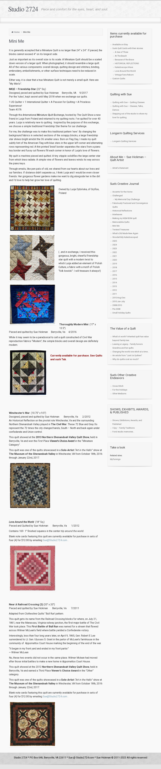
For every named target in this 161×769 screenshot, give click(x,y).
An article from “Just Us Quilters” (127, 355)
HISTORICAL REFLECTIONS (127, 63)
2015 (114, 279)
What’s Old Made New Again (125, 233)
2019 (114, 263)
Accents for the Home (122, 192)
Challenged (117, 195)
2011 (114, 294)
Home (16, 32)
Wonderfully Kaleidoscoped (125, 237)
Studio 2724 (23, 8)
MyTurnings (115, 459)
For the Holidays (119, 390)
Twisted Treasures (120, 229)
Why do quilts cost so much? (125, 359)
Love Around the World (125, 71)
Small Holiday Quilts (121, 313)
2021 (114, 256)
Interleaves (117, 214)
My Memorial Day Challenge (127, 199)
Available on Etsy (120, 44)
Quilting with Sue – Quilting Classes (128, 102)
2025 (114, 241)
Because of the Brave (124, 59)
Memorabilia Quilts (120, 222)
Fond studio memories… (123, 431)
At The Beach (121, 56)
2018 (114, 267)
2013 (114, 286)
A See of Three (121, 52)
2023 (114, 248)
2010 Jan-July (118, 301)
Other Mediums (119, 393)
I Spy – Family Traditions (123, 428)
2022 (114, 252)
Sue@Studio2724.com (55, 540)
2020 (114, 260)
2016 (114, 275)
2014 (114, 282)
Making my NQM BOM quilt (124, 218)
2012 (114, 290)
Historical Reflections (122, 210)
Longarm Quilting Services (124, 141)
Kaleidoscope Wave (124, 67)
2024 (114, 245)
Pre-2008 (116, 309)
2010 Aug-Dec (118, 297)
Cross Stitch (117, 386)
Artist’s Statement (120, 168)
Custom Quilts (118, 78)
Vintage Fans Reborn (124, 75)
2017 (114, 271)
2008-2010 (117, 305)
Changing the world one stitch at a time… (130, 351)
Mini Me (115, 226)
